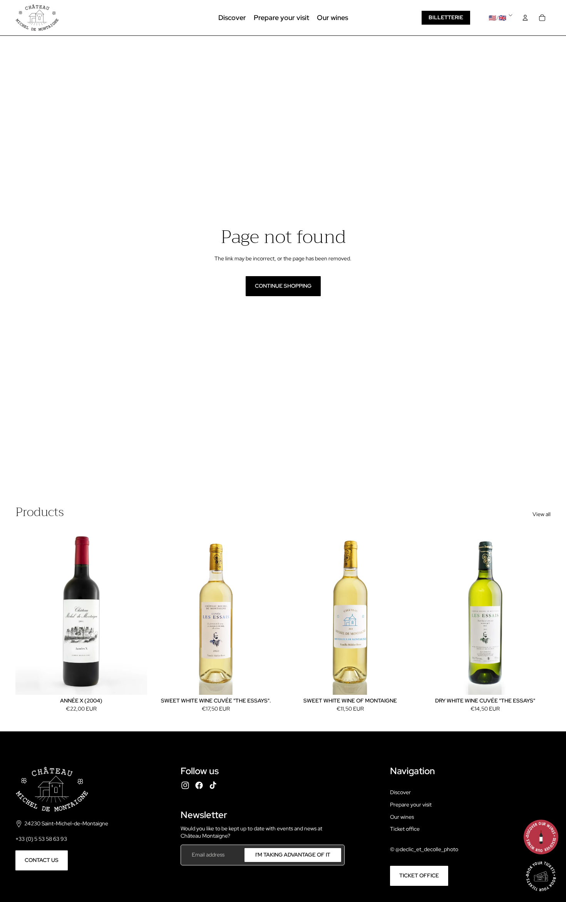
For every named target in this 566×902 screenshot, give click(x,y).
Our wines (402, 816)
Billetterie (446, 17)
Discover (400, 792)
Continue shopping (283, 285)
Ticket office (405, 828)
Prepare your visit (411, 804)
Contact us (42, 860)
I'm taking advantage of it (292, 854)
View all (542, 514)
